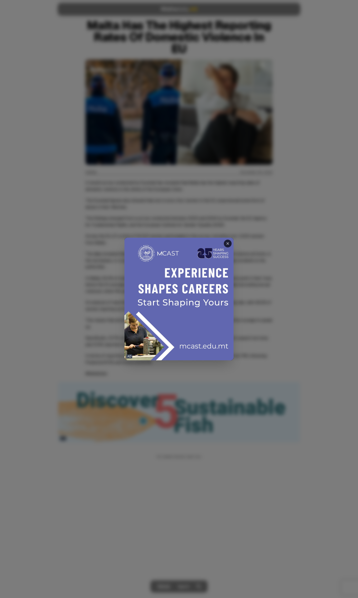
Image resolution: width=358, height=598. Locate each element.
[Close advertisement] (228, 243)
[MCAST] (179, 299)
